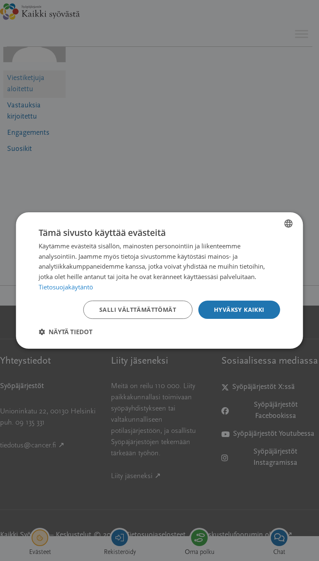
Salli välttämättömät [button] (137, 309)
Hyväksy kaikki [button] (239, 309)
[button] (66, 331)
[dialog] (159, 280)
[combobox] (289, 223)
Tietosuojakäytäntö (66, 287)
